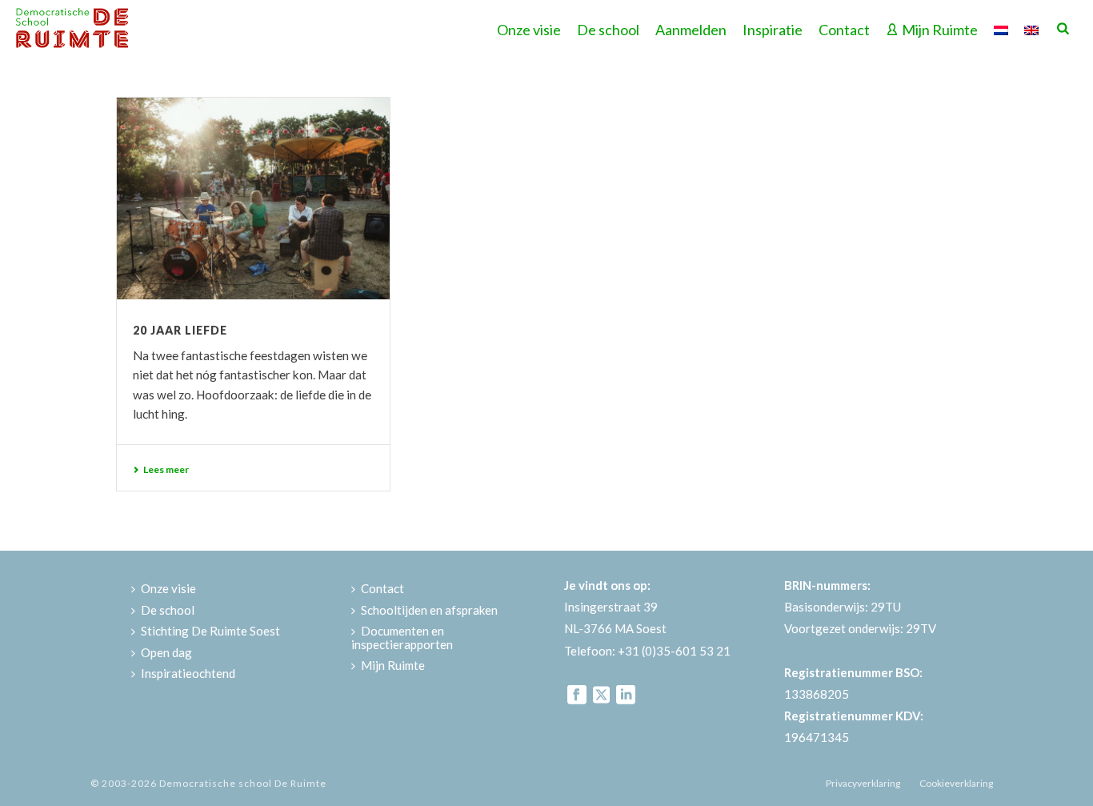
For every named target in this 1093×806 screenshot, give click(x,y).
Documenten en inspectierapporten (402, 638)
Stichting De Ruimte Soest (210, 631)
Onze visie (529, 29)
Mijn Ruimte (940, 29)
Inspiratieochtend (188, 673)
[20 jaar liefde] (253, 198)
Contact (844, 29)
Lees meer (166, 469)
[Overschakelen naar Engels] (1031, 28)
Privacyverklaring (863, 783)
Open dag (166, 652)
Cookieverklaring (956, 783)
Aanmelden (691, 29)
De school (608, 29)
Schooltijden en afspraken (429, 610)
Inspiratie (773, 29)
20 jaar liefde (180, 330)
